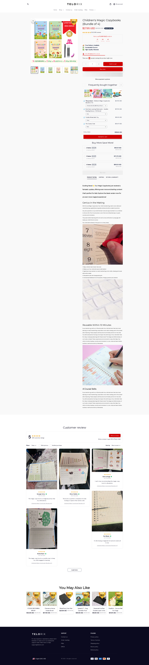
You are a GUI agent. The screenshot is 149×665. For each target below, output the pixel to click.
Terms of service (95, 640)
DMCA (63, 646)
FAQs (62, 643)
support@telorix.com (38, 645)
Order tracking (65, 640)
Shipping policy (95, 643)
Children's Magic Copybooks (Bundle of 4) (41, 503)
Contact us (64, 637)
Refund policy (94, 650)
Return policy (94, 646)
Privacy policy (94, 637)
